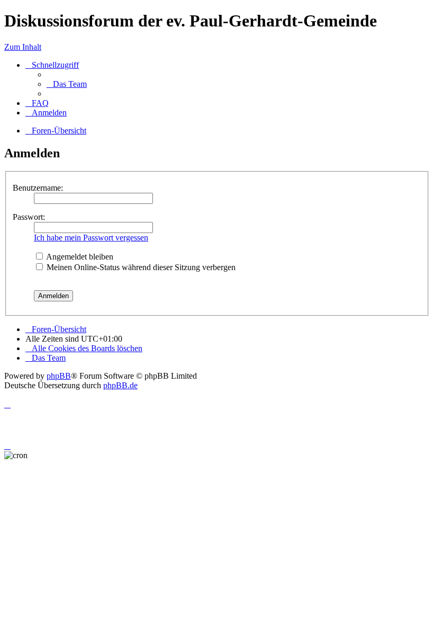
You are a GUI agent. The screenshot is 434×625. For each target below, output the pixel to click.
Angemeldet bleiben (78, 256)
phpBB (59, 375)
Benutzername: (38, 187)
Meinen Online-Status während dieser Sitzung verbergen (140, 267)
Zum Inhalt (22, 46)
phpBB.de (120, 385)
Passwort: (29, 216)
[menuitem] (67, 83)
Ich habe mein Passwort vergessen (91, 237)
